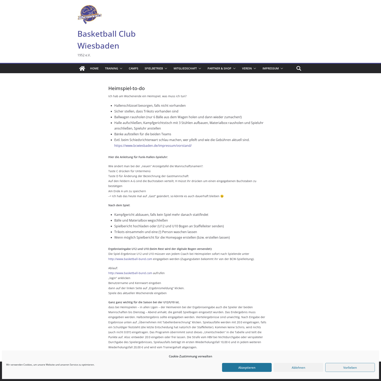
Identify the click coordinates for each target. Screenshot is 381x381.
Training (111, 68)
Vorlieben (350, 367)
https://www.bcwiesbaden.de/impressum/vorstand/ (153, 145)
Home (94, 68)
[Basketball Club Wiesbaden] (82, 68)
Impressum (271, 68)
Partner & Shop (219, 68)
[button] (120, 68)
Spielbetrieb (154, 68)
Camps (133, 68)
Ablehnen (298, 367)
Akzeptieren (246, 367)
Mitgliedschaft (185, 68)
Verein (247, 68)
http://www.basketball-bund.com (130, 259)
